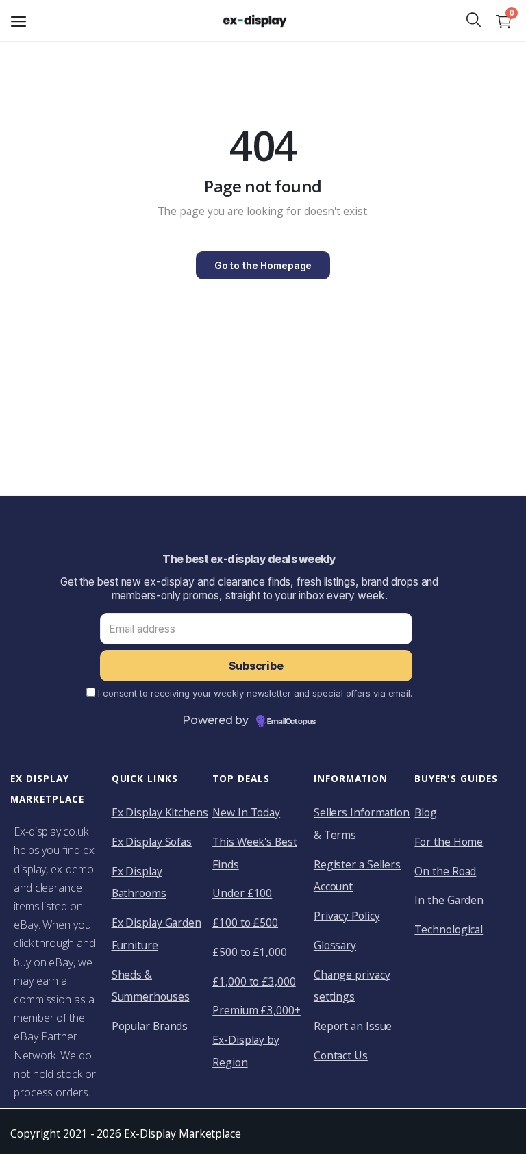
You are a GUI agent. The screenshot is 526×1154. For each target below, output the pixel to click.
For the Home (448, 841)
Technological (448, 929)
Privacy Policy (347, 915)
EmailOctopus (291, 721)
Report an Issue (353, 1025)
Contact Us (341, 1055)
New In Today (246, 812)
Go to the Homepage (263, 265)
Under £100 (242, 893)
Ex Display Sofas (152, 841)
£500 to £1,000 (249, 951)
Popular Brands (150, 1025)
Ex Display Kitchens (160, 812)
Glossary (335, 945)
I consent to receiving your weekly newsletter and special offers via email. (255, 693)
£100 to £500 (245, 922)
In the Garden (449, 899)
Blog (425, 812)
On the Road (445, 871)
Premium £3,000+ (256, 1010)
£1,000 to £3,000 (254, 981)
